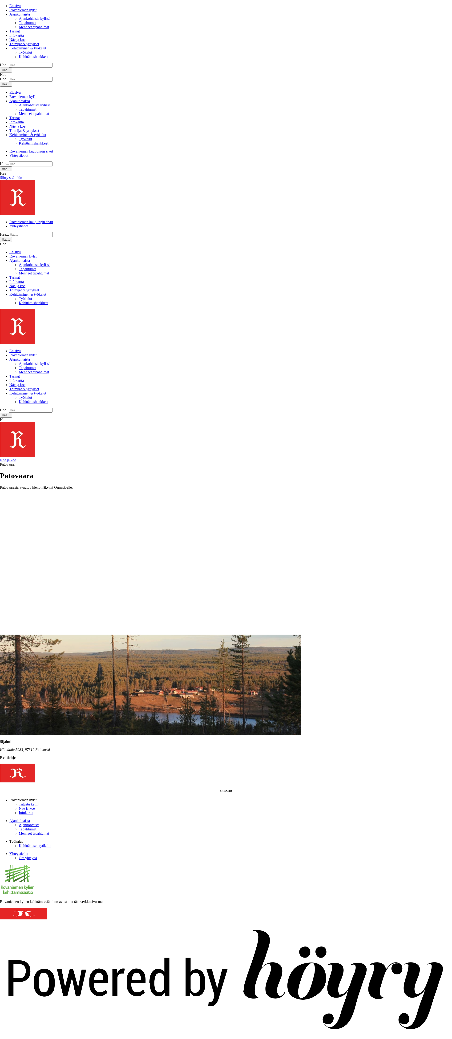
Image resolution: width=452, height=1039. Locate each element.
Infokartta (16, 35)
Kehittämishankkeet (33, 57)
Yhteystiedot (18, 155)
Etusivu (15, 6)
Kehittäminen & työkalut (27, 48)
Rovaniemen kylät (22, 10)
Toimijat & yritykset (24, 44)
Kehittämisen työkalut (35, 846)
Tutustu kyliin (29, 804)
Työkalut (25, 52)
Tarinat (14, 31)
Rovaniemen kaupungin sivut (31, 151)
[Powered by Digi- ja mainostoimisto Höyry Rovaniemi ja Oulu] (226, 1037)
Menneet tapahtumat (34, 27)
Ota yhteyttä (28, 858)
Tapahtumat (27, 23)
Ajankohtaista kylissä (34, 18)
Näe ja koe (17, 40)
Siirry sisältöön (11, 178)
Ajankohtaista (19, 14)
